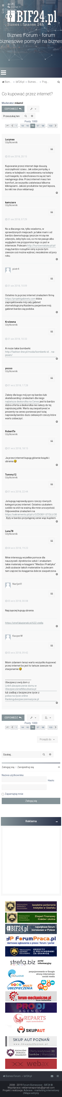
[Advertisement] (31, 860)
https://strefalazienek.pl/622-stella (24, 623)
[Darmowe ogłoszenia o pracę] (31, 940)
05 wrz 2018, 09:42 (18, 652)
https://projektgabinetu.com (20, 298)
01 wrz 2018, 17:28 (18, 385)
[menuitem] (11, 4)
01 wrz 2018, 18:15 (18, 448)
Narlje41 (17, 584)
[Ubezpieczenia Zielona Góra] (31, 985)
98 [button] (43, 125)
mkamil (19, 103)
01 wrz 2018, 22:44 (18, 491)
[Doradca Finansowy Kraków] (31, 917)
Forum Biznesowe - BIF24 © (38, 1085)
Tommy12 (10, 474)
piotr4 (15, 269)
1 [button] (16, 125)
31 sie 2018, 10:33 (17, 339)
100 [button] (50, 125)
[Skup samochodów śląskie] (31, 1030)
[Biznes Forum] (31, 18)
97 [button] (38, 125)
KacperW (17, 635)
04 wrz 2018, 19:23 (18, 548)
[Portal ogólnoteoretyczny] (31, 962)
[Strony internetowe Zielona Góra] (31, 974)
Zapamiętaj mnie (14, 794)
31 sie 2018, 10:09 (17, 285)
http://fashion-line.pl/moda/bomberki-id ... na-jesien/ (30, 353)
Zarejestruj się (25, 767)
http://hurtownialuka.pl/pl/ (41, 245)
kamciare (10, 202)
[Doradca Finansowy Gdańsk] (31, 906)
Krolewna (10, 321)
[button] (7, 126)
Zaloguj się (8, 767)
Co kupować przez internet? (27, 93)
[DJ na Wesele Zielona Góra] (31, 1007)
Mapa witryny (31, 1093)
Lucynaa (9, 139)
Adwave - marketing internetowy (41, 1090)
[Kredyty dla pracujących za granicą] (31, 951)
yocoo (8, 368)
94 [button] (22, 125)
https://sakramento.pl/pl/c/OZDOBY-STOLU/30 (31, 514)
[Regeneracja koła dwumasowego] (31, 1018)
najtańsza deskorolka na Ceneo (22, 401)
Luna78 (9, 531)
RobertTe (10, 431)
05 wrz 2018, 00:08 (18, 601)
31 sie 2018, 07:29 (17, 219)
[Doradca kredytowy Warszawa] (31, 1052)
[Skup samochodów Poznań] (31, 1041)
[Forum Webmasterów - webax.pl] (31, 1063)
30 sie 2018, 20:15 (17, 156)
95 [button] (27, 125)
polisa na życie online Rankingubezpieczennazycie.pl (22, 697)
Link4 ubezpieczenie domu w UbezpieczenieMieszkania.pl (21, 687)
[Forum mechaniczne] (31, 996)
